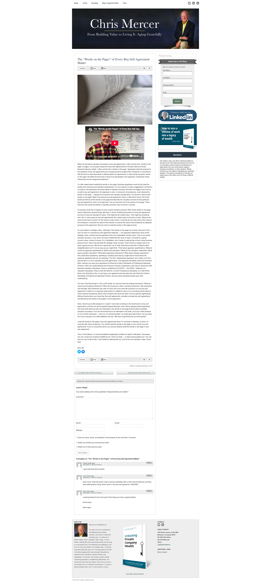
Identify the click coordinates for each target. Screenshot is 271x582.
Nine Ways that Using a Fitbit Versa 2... (139, 373)
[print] (149, 68)
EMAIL (160, 542)
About (85, 3)
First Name (166, 70)
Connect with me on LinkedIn (193, 3)
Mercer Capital (162, 552)
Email (117, 423)
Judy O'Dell (87, 476)
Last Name (166, 78)
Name (79, 423)
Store (125, 3)
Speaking (94, 3)
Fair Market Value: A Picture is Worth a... (90, 373)
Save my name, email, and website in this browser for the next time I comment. (107, 437)
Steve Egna (87, 491)
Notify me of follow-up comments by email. (93, 442)
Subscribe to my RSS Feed (197, 3)
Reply (149, 463)
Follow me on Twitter (189, 3)
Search (160, 56)
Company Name (168, 85)
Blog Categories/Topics (110, 3)
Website (79, 430)
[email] (144, 68)
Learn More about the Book (135, 574)
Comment (82, 68)
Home (76, 3)
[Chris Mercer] (135, 28)
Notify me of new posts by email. (90, 447)
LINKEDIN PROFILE (164, 545)
